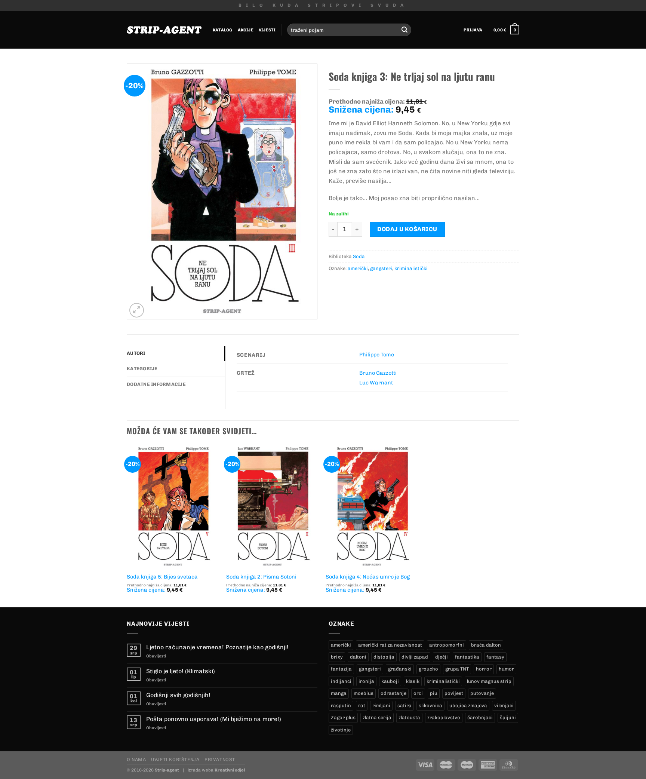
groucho (428, 669)
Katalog (223, 30)
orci (418, 693)
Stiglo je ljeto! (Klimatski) (180, 671)
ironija (366, 681)
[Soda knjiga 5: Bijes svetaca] (173, 506)
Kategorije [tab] (142, 368)
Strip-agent (167, 770)
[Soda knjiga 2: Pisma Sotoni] (272, 506)
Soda (359, 256)
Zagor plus (343, 717)
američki (358, 268)
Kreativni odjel (230, 770)
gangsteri (381, 268)
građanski (400, 669)
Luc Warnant (376, 382)
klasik (412, 681)
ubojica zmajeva (468, 705)
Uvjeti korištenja (175, 759)
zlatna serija (377, 717)
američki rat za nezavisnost (390, 645)
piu (433, 693)
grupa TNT (457, 669)
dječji (441, 657)
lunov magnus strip (489, 681)
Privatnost (219, 759)
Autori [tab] (136, 353)
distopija (383, 657)
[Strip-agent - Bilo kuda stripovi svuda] (164, 30)
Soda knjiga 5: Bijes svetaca (162, 576)
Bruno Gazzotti (378, 372)
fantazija (341, 669)
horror (484, 669)
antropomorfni (446, 645)
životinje (341, 730)
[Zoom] (136, 310)
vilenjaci (504, 705)
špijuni (508, 717)
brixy (337, 657)
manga (339, 693)
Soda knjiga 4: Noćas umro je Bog (368, 576)
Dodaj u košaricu (407, 229)
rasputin (341, 705)
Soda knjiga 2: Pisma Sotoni (261, 576)
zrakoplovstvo (443, 717)
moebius (363, 693)
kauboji (390, 681)
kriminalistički (411, 268)
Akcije (245, 30)
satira (404, 705)
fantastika (467, 657)
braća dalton (486, 645)
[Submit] (404, 30)
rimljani (381, 705)
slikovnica (430, 705)
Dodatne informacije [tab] (156, 384)
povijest (453, 693)
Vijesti (267, 30)
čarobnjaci (480, 717)
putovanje (482, 693)
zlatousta (409, 717)
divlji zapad (415, 657)
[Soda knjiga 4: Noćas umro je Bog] (372, 506)
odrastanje (393, 693)
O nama (136, 759)
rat (361, 705)
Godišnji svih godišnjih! (178, 695)
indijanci (341, 681)
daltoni (358, 657)
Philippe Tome (376, 354)
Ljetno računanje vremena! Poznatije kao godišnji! (217, 647)
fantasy (495, 657)
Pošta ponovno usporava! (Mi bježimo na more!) (213, 719)
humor (506, 669)
